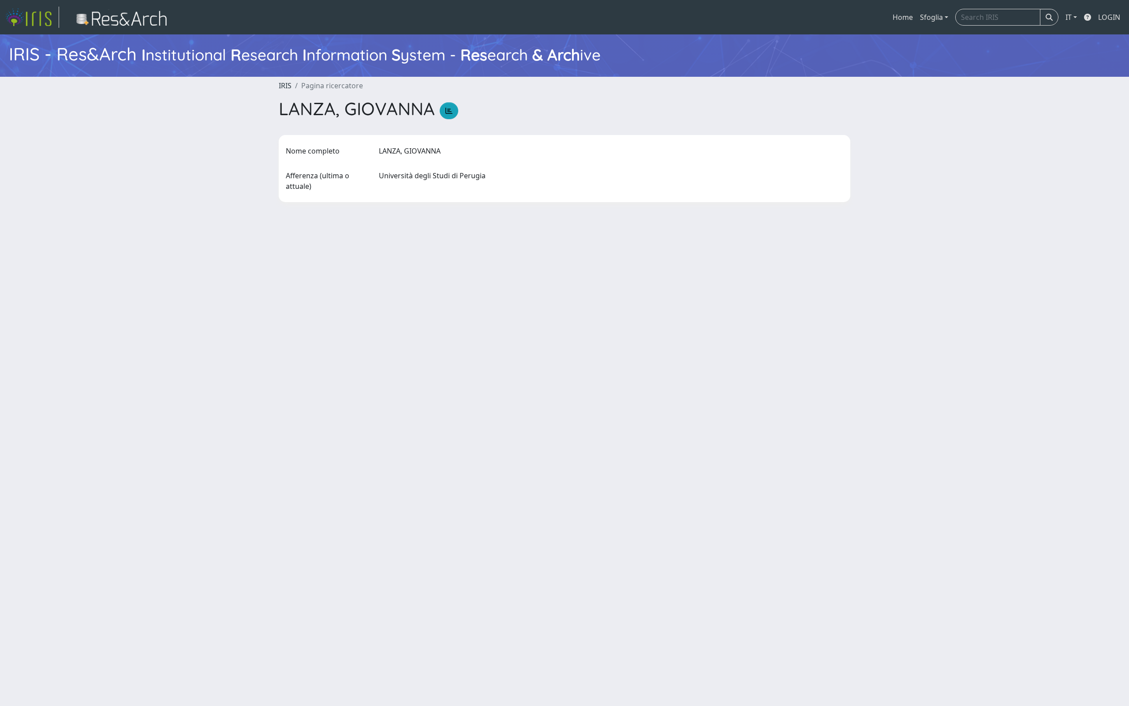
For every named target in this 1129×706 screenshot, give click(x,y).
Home (903, 17)
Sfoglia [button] (931, 17)
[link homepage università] (124, 17)
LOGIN (1109, 17)
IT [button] (1068, 17)
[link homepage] (32, 17)
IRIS (285, 85)
